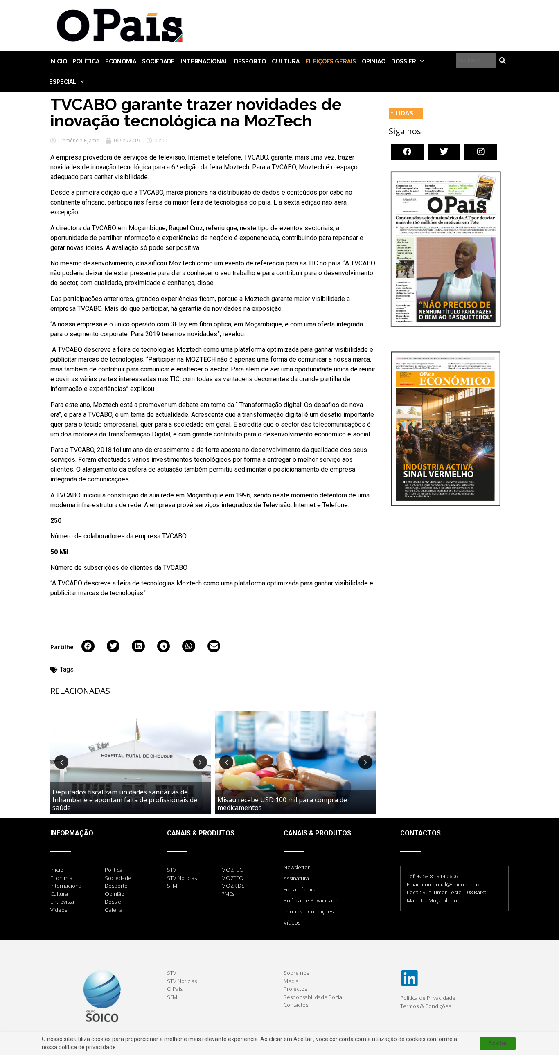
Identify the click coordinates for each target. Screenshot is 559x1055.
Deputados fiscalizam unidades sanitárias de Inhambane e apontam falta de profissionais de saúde (124, 799)
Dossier (403, 61)
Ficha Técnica (300, 889)
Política (85, 61)
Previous (61, 762)
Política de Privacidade (311, 900)
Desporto (250, 61)
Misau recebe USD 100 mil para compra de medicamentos (282, 803)
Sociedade (158, 61)
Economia (120, 61)
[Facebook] (407, 152)
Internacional (204, 61)
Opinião (373, 61)
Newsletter (297, 867)
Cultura (286, 61)
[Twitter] (444, 152)
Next (200, 762)
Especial (63, 82)
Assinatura (296, 878)
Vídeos (292, 922)
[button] (88, 646)
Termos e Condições (309, 911)
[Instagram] (480, 152)
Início (58, 61)
